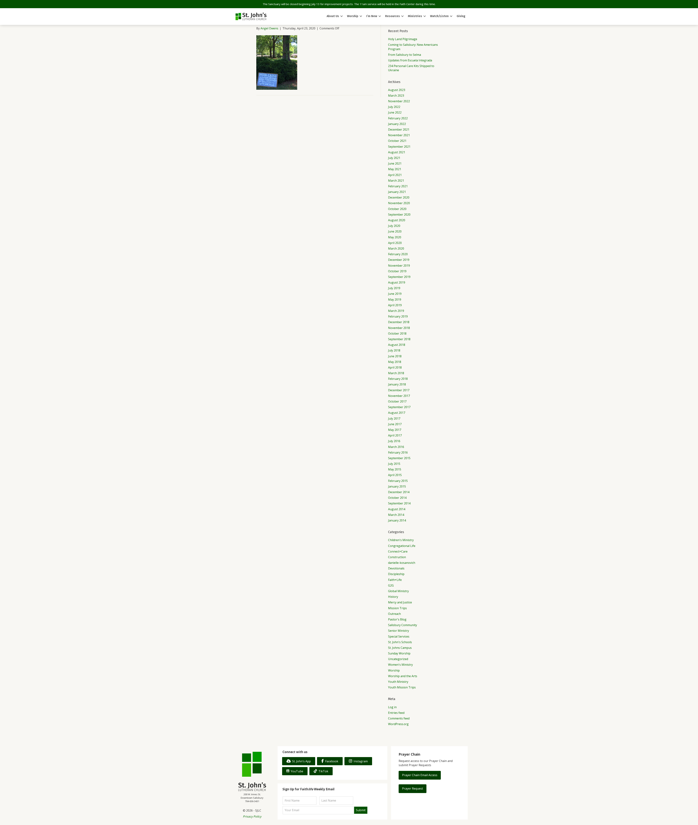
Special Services (398, 636)
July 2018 (394, 350)
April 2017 (395, 435)
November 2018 (399, 328)
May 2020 (394, 237)
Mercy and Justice (400, 602)
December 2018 (398, 322)
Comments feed (399, 718)
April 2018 (395, 367)
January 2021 (397, 192)
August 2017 (396, 413)
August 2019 (396, 282)
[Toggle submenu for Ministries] (424, 16)
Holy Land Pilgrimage (402, 39)
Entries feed (396, 713)
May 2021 (394, 169)
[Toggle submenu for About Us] (341, 16)
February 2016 (398, 452)
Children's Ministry (401, 540)
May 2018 (394, 362)
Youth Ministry (398, 682)
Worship (394, 670)
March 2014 (396, 515)
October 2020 (397, 209)
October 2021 (397, 141)
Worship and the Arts (402, 676)
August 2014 (396, 509)
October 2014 (397, 498)
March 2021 (396, 181)
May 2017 (394, 430)
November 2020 (399, 203)
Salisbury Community (402, 625)
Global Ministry (398, 591)
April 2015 (395, 475)
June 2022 (395, 112)
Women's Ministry (400, 665)
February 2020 (398, 254)
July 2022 (394, 107)
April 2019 (395, 305)
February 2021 (398, 186)
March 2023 (396, 96)
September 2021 (399, 147)
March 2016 (396, 447)
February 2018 (398, 379)
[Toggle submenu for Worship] (361, 16)
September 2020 (399, 215)
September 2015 (399, 458)
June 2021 (395, 163)
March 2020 (396, 248)
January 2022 (397, 124)
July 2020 (394, 226)
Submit (361, 810)
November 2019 (399, 266)
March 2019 (396, 311)
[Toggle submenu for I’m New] (380, 16)
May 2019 (394, 300)
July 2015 (394, 464)
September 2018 (399, 339)
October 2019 (397, 271)
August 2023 (396, 90)
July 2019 (394, 288)
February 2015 (398, 481)
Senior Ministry (398, 631)
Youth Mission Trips (402, 687)
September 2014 (399, 503)
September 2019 (399, 277)
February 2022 (398, 118)
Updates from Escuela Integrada (410, 60)
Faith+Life (395, 580)
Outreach (394, 614)
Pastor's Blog (397, 619)
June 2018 (395, 356)
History (393, 597)
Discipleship (396, 574)
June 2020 (395, 231)
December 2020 (398, 197)
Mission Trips (397, 608)
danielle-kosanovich (401, 563)
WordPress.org (398, 724)
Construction (397, 557)
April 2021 (395, 175)
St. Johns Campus (400, 648)
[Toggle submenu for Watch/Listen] (451, 16)
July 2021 (394, 158)
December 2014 (398, 492)
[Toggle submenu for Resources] (402, 16)
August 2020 (396, 220)
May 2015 (394, 469)
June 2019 (395, 294)
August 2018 (396, 345)
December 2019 (398, 260)
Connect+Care (398, 551)
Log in (392, 707)
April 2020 (395, 243)
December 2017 (398, 390)
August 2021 (396, 152)
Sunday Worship (399, 653)
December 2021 (398, 130)
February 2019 (398, 316)
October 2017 (397, 401)
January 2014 (397, 520)
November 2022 (399, 101)
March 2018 (396, 373)
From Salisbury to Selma (404, 55)
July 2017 (394, 418)
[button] (420, 775)
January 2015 (397, 486)
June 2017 (395, 424)
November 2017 (399, 396)
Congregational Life (401, 546)
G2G (391, 585)
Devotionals (396, 568)
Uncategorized (398, 659)
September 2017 (399, 407)
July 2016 (394, 441)
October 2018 (397, 333)
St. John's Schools (400, 642)
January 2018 (397, 384)
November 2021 (399, 135)
